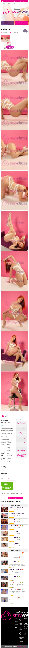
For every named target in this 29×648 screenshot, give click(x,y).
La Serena (17, 620)
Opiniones (26, 618)
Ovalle (16, 618)
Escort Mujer (20, 631)
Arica (16, 627)
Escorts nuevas (20, 623)
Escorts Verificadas (21, 615)
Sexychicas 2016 (21, 646)
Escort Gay (20, 634)
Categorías (23, 1)
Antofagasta (17, 622)
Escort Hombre (21, 639)
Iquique (16, 625)
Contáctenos (26, 620)
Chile (2, 425)
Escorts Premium (21, 617)
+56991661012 (10, 480)
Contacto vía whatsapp (8, 488)
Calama (16, 624)
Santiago (10, 424)
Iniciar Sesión (7, 1)
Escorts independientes (22, 625)
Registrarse (15, 1)
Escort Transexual (21, 637)
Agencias (21, 641)
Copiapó (16, 621)
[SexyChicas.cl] (15, 12)
